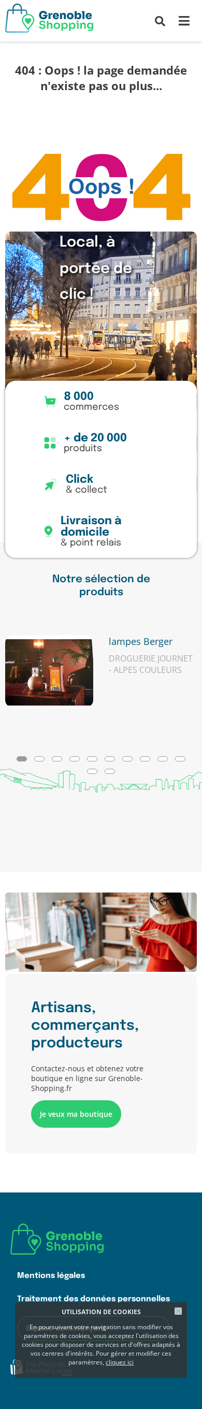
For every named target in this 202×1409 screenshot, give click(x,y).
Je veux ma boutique (76, 1114)
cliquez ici (120, 1362)
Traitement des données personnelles (93, 1299)
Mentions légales (51, 1275)
